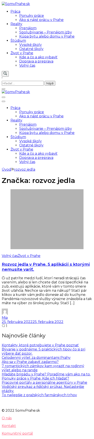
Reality (16, 24)
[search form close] (3, 89)
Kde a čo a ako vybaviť (38, 57)
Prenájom (28, 28)
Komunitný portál (17, 433)
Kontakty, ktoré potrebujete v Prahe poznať (40, 345)
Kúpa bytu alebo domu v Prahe (47, 36)
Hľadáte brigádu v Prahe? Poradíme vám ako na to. (46, 374)
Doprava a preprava (36, 61)
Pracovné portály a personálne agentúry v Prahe (44, 382)
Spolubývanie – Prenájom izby (45, 32)
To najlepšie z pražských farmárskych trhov (39, 395)
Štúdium (18, 40)
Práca (15, 11)
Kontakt (9, 426)
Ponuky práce (31, 16)
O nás (7, 418)
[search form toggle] (5, 74)
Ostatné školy (31, 49)
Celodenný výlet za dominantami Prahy (36, 358)
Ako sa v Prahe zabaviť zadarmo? (30, 362)
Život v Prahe (21, 53)
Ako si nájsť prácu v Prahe (41, 20)
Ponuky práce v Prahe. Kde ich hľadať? (35, 378)
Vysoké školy (30, 45)
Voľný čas (27, 65)
